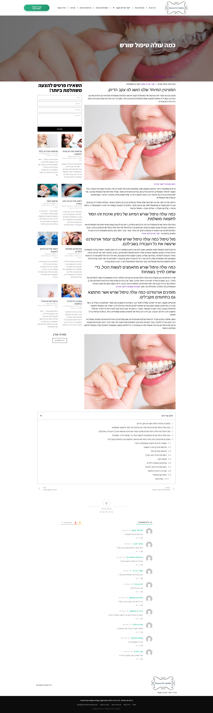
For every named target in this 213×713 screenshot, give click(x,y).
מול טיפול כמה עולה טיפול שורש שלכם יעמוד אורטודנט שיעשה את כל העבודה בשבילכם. (134, 431)
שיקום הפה (52, 201)
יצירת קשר (61, 7)
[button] (41, 416)
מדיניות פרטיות (116, 704)
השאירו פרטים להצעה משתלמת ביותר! (151, 443)
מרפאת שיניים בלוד (48, 151)
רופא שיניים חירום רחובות (156, 467)
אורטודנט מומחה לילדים (157, 463)
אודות (72, 7)
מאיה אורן (159, 479)
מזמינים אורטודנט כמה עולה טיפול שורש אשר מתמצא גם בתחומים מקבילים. (138, 439)
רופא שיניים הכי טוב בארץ (156, 455)
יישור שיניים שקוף (123, 7)
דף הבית (152, 7)
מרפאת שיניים (85, 7)
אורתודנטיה (139, 7)
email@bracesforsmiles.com (87, 704)
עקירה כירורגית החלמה (74, 302)
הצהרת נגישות (104, 704)
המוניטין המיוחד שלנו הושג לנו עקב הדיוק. (153, 423)
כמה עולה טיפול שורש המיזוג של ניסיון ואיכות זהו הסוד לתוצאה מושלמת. (140, 427)
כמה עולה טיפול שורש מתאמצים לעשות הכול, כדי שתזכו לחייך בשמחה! (141, 435)
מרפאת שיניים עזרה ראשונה (155, 447)
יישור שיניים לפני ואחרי (150, 233)
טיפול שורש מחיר (49, 301)
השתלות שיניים (102, 7)
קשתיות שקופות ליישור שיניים (128, 286)
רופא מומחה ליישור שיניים (165, 184)
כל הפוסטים (59, 340)
